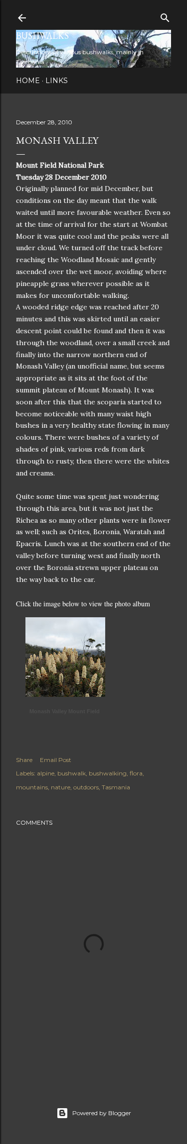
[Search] (165, 15)
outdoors (86, 787)
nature (60, 787)
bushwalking (108, 773)
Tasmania (116, 787)
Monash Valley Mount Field (64, 711)
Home (28, 80)
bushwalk (71, 773)
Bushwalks (42, 35)
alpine (45, 773)
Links (56, 80)
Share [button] (24, 759)
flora (136, 773)
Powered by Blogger (101, 1113)
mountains (32, 787)
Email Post (55, 759)
